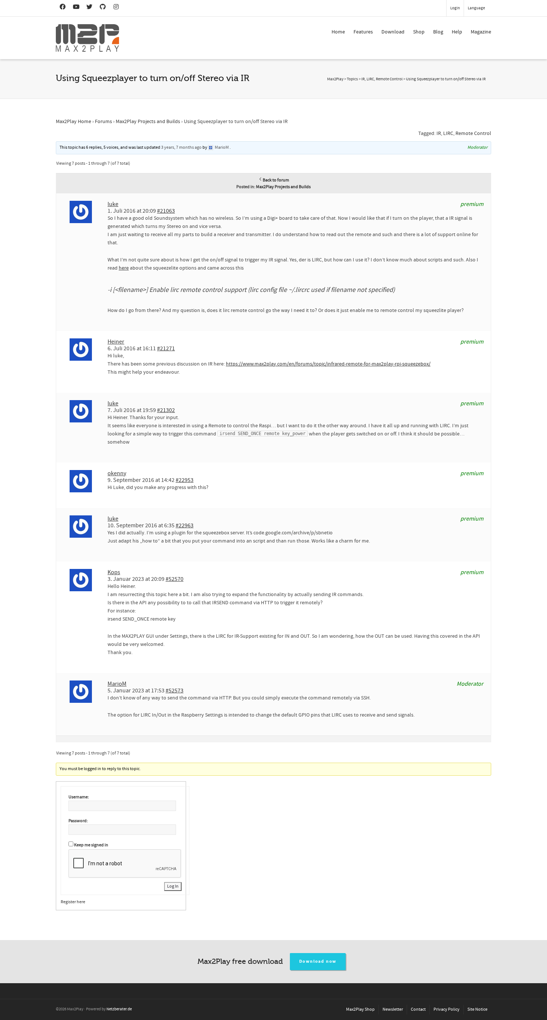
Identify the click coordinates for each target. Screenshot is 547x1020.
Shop (419, 32)
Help (457, 32)
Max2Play (335, 79)
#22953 (184, 480)
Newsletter (393, 1009)
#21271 (166, 348)
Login (455, 8)
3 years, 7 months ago (181, 147)
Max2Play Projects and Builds (148, 121)
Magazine (481, 32)
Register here (73, 902)
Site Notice (477, 1009)
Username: (78, 797)
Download (392, 32)
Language (476, 8)
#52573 (174, 690)
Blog (438, 32)
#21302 (166, 410)
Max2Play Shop (360, 1009)
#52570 (174, 579)
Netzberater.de (119, 1009)
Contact (418, 1009)
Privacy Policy (447, 1009)
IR (438, 133)
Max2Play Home (73, 121)
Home (338, 32)
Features (363, 32)
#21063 (166, 211)
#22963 (184, 525)
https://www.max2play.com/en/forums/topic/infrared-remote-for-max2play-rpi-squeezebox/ (328, 364)
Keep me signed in (91, 845)
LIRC (448, 133)
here (124, 268)
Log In (173, 886)
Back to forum (276, 180)
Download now (318, 961)
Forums (103, 121)
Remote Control (473, 133)
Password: (78, 821)
